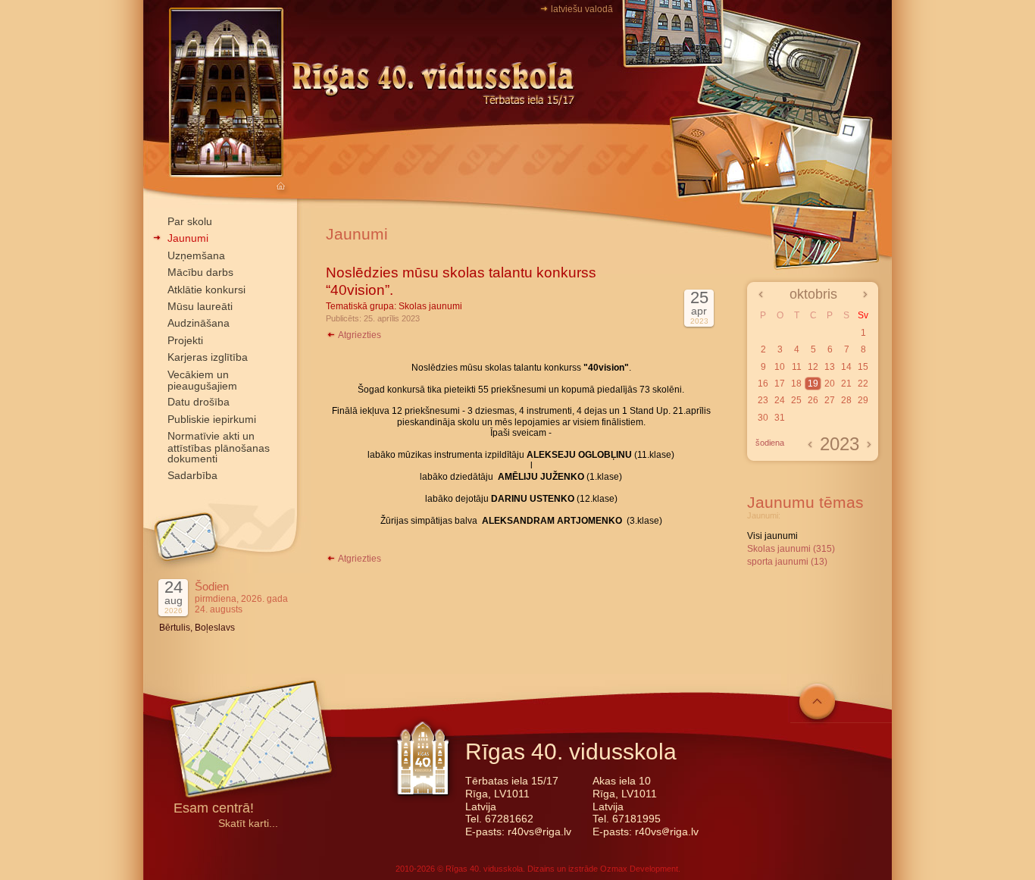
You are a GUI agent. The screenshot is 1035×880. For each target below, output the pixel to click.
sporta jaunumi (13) (787, 561)
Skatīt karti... (248, 823)
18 (796, 383)
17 (779, 383)
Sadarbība (192, 475)
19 (813, 383)
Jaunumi (187, 238)
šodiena (769, 442)
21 (846, 383)
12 (813, 367)
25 (796, 400)
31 (779, 417)
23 (763, 400)
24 (779, 400)
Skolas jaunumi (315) (791, 548)
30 (763, 417)
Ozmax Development (639, 868)
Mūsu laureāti (200, 306)
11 (797, 367)
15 (863, 367)
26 (813, 400)
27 (829, 400)
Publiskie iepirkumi (211, 419)
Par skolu (189, 221)
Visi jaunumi (772, 536)
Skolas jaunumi (430, 306)
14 (846, 367)
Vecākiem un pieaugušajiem (202, 380)
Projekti (185, 340)
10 (779, 367)
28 (846, 400)
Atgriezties (358, 335)
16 (763, 383)
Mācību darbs (200, 272)
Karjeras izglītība (207, 357)
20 (829, 383)
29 (863, 400)
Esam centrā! (214, 809)
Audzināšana (198, 323)
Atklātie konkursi (206, 289)
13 (829, 367)
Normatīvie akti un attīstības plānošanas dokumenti (218, 447)
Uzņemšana (196, 255)
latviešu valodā (582, 9)
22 (863, 383)
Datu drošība (198, 402)
